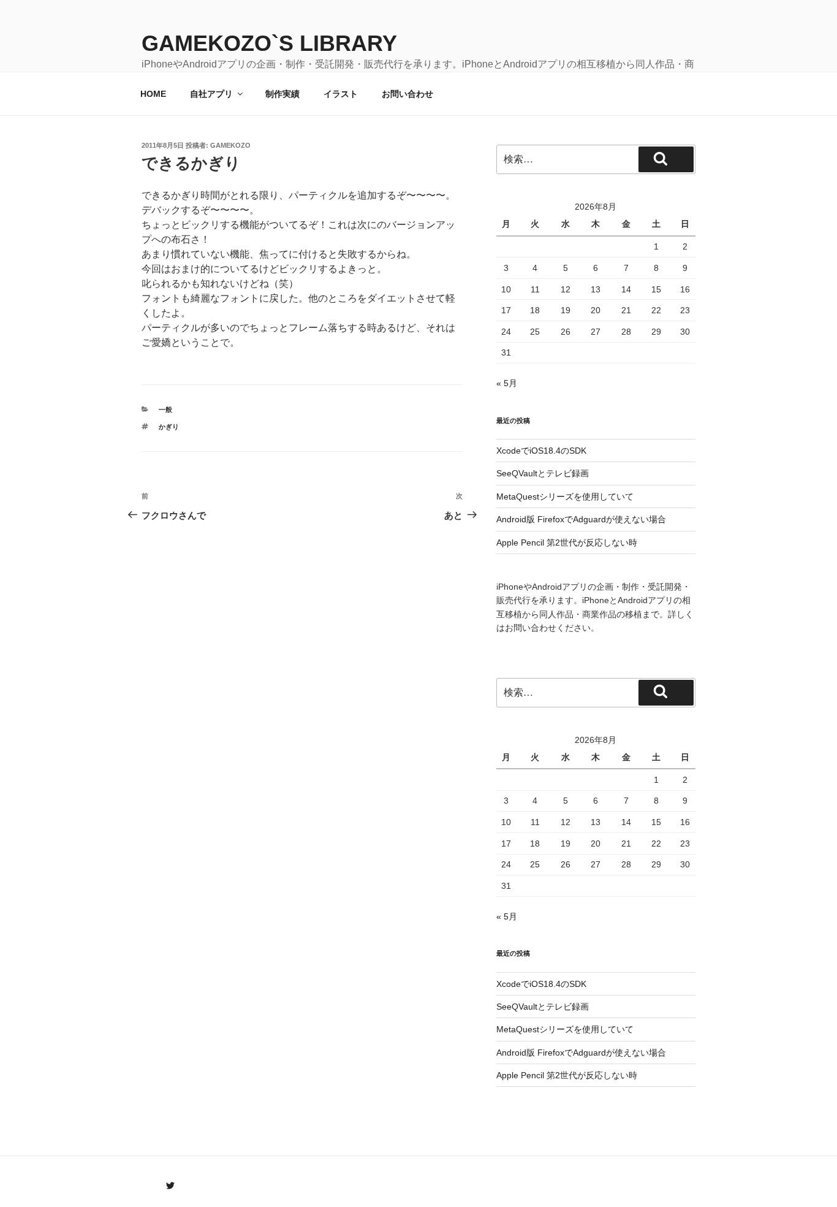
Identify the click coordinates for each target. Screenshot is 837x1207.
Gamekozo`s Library (269, 43)
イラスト (341, 94)
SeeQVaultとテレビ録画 (542, 473)
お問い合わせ (407, 94)
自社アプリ (211, 94)
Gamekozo (230, 145)
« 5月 (506, 383)
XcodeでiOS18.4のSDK (541, 450)
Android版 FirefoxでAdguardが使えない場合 (581, 519)
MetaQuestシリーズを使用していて (565, 496)
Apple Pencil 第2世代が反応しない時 (566, 542)
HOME (153, 94)
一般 (165, 409)
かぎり (169, 426)
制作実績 (282, 94)
